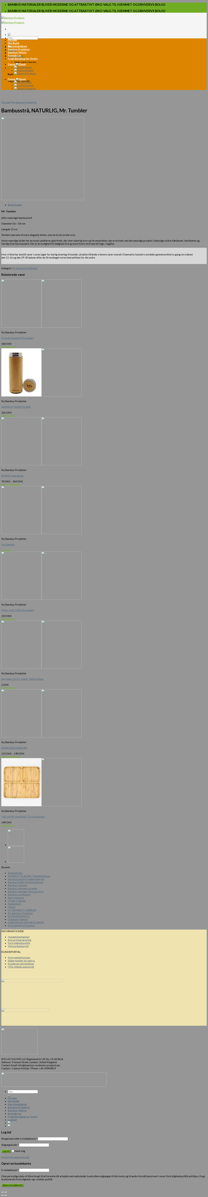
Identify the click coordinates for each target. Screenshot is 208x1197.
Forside (12, 39)
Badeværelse (15, 872)
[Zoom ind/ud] (5, 1192)
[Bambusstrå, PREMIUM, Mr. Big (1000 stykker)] (16, 844)
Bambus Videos (17, 52)
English (29, 70)
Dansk (12, 64)
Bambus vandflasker (19, 894)
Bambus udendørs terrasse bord (26, 891)
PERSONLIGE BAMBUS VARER (26, 922)
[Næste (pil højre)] (5, 1195)
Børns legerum (16, 897)
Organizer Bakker (18, 919)
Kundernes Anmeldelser (21, 963)
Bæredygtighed (17, 46)
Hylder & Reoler (17, 900)
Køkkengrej (14, 903)
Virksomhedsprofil (18, 946)
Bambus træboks (17, 885)
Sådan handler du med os (21, 960)
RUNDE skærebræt (12, 475)
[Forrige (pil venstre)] (2, 1195)
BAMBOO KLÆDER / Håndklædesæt (29, 875)
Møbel (11, 906)
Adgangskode (10, 1144)
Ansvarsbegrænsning (19, 939)
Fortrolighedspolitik (19, 943)
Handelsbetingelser (19, 936)
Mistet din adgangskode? (15, 1157)
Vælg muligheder (10, 484)
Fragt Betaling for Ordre (23, 58)
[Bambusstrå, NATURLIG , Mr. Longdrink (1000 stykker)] (16, 861)
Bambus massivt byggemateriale (26, 879)
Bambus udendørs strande (22, 888)
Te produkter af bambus (21, 925)
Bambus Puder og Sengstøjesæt (25, 882)
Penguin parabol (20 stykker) (17, 338)
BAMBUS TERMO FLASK (16, 406)
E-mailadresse (10, 1169)
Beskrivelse (15, 204)
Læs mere (6, 550)
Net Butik (13, 43)
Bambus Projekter (19, 49)
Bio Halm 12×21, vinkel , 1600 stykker (22, 678)
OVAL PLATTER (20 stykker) (17, 610)
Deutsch (31, 73)
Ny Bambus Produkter (24, 102)
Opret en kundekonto (12, 1185)
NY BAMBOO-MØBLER (22, 909)
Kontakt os (14, 55)
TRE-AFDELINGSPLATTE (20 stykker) (23, 816)
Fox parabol (8, 544)
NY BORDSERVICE (19, 916)
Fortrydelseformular (19, 957)
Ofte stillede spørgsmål (21, 966)
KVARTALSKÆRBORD (14, 747)
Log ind (6, 1151)
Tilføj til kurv (8, 346)
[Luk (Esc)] (2, 1192)
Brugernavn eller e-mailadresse (19, 1138)
